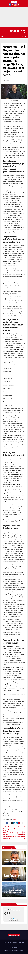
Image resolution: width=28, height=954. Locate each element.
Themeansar (13, 944)
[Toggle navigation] (13, 36)
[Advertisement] (14, 17)
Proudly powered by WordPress (9, 942)
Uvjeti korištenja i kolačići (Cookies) (11, 950)
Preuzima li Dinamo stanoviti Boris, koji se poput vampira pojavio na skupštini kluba (19, 831)
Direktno (14, 819)
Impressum (22, 950)
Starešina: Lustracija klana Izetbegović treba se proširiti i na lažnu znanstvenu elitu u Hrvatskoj (8, 832)
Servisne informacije (14, 947)
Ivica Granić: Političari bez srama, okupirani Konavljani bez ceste (12, 892)
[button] (22, 36)
